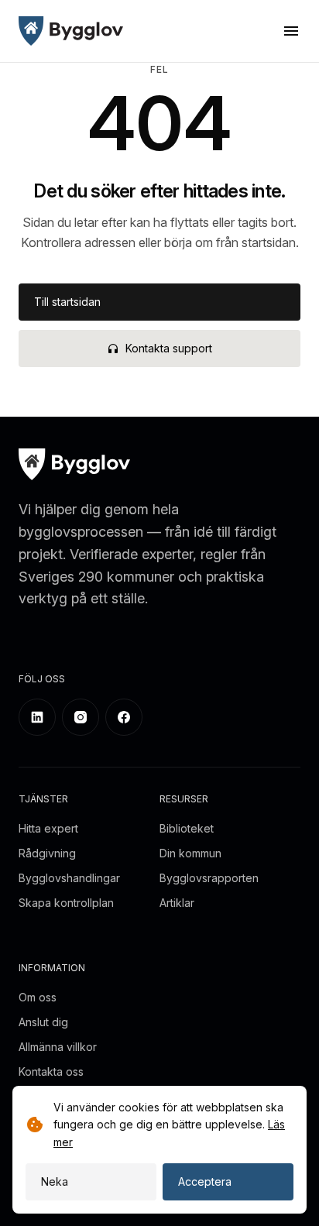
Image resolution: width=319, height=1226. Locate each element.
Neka (54, 1181)
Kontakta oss (51, 1071)
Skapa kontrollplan (66, 902)
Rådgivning (47, 853)
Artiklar (177, 902)
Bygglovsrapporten (209, 877)
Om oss (38, 997)
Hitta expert (48, 828)
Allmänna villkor (58, 1046)
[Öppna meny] (291, 31)
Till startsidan (67, 301)
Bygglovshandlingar (69, 877)
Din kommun (190, 853)
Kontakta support (168, 348)
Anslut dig (43, 1022)
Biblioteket (187, 828)
